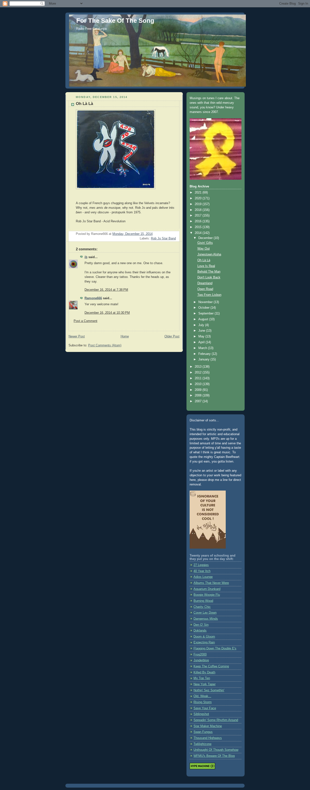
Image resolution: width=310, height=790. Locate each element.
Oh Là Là (203, 260)
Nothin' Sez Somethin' (209, 690)
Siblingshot (201, 714)
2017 (198, 215)
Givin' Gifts (205, 243)
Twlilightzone (202, 744)
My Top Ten (202, 678)
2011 (198, 378)
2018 (198, 210)
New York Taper (205, 684)
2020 (198, 198)
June (202, 330)
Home (125, 336)
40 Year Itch (202, 571)
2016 (198, 221)
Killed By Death (204, 672)
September (206, 313)
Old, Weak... (202, 696)
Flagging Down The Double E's (215, 648)
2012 (198, 372)
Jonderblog (201, 660)
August (203, 319)
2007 (198, 401)
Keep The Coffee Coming (211, 666)
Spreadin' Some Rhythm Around (216, 720)
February (205, 354)
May (201, 336)
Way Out (203, 248)
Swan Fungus (203, 732)
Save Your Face (205, 708)
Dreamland (204, 283)
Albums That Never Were (211, 583)
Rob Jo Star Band (163, 238)
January (204, 359)
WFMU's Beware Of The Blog (214, 756)
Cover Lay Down (205, 612)
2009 (198, 390)
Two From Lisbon (209, 295)
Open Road (205, 289)
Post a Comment (85, 321)
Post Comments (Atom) (104, 345)
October (204, 307)
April (202, 342)
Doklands (200, 630)
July (201, 325)
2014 (198, 233)
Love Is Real (206, 266)
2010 (198, 384)
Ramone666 (93, 298)
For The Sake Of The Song (115, 20)
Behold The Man (208, 271)
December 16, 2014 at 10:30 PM (107, 312)
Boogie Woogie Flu (207, 594)
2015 (198, 227)
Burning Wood (203, 601)
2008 (198, 395)
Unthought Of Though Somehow (216, 750)
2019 (198, 204)
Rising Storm (203, 702)
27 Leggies (201, 565)
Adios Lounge (203, 577)
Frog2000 (200, 654)
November (206, 302)
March (203, 348)
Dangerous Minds (206, 618)
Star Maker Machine (208, 726)
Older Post (171, 336)
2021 (198, 192)
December (206, 238)
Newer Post (77, 336)
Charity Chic (202, 607)
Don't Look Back (208, 277)
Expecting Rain (204, 642)
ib (86, 257)
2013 (198, 366)
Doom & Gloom (204, 636)
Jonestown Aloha (209, 254)
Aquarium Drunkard (207, 589)
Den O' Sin (201, 624)
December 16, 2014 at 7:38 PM (106, 289)
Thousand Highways (208, 738)
